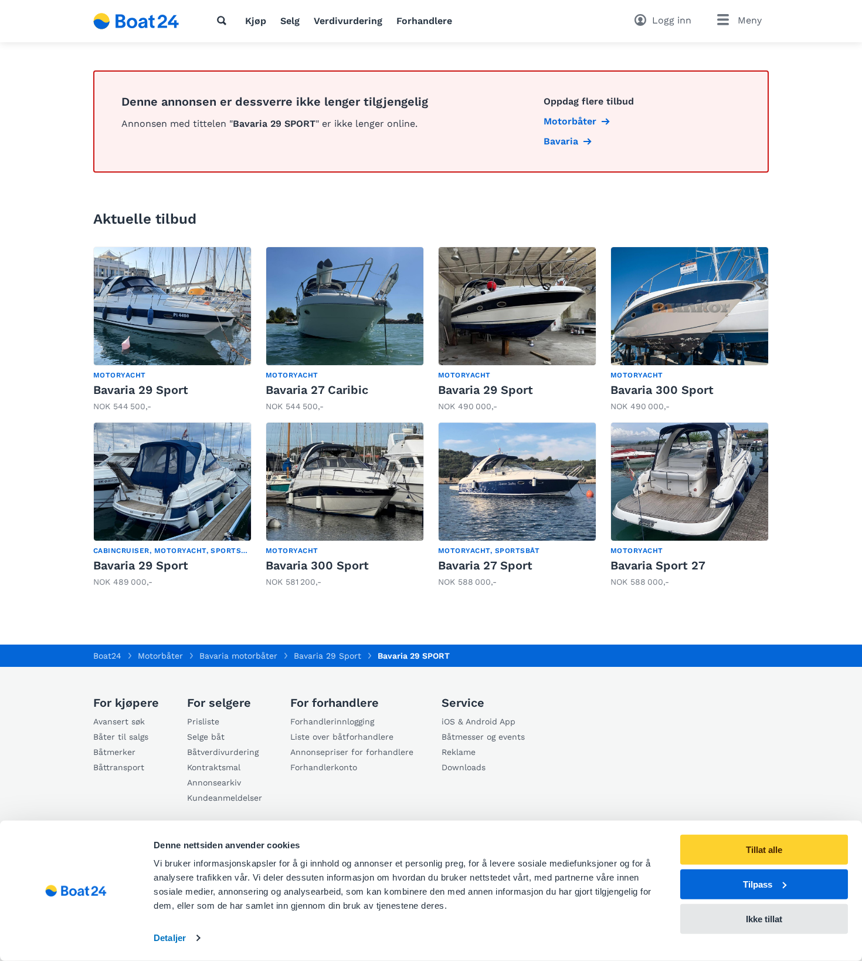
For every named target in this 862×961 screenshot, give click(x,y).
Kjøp (255, 20)
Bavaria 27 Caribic (317, 390)
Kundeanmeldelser (224, 797)
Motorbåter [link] (570, 121)
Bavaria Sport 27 (657, 565)
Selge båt (206, 736)
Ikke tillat (764, 918)
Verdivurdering (348, 20)
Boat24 (107, 655)
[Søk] (224, 20)
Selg (290, 20)
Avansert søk (119, 721)
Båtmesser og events (483, 736)
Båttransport (118, 767)
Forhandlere (424, 20)
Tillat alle (764, 850)
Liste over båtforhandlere (341, 736)
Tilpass (757, 884)
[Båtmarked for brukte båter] (136, 21)
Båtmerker (114, 752)
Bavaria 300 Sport (662, 390)
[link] (172, 330)
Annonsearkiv (214, 782)
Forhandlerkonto (323, 767)
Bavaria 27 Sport (485, 565)
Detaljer (170, 938)
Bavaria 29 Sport (140, 390)
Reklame (459, 752)
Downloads (464, 767)
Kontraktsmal (213, 767)
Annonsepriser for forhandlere (351, 752)
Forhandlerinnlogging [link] (332, 721)
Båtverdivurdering (223, 752)
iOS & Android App (478, 721)
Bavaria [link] (561, 141)
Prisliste (203, 721)
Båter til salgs (120, 736)
